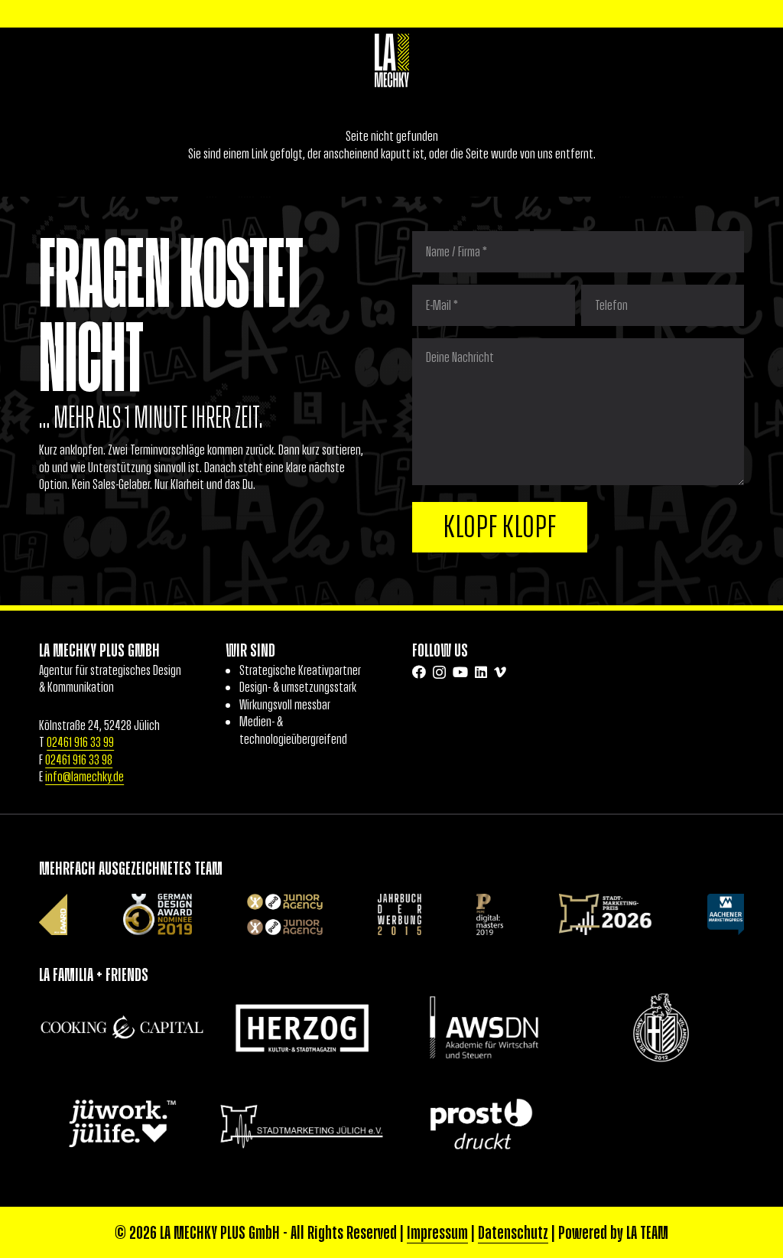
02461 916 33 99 (80, 742)
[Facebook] (419, 672)
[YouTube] (460, 672)
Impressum (437, 1232)
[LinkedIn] (481, 672)
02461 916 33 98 (78, 759)
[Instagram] (439, 672)
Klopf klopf (500, 526)
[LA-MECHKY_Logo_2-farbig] (392, 60)
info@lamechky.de (84, 776)
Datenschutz (513, 1232)
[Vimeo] (500, 672)
